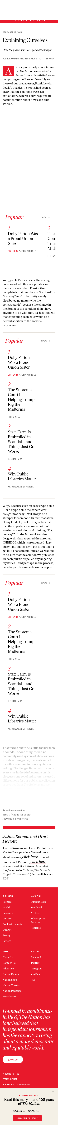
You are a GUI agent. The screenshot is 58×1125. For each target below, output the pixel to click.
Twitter (35, 962)
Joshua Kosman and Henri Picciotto (22, 58)
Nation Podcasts (12, 990)
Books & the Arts (12, 924)
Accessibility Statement (16, 1084)
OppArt (7, 929)
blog (5, 776)
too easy (9, 296)
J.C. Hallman (15, 459)
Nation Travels (11, 985)
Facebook (36, 957)
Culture (7, 918)
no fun (25, 551)
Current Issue (38, 901)
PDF (5, 878)
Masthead (36, 907)
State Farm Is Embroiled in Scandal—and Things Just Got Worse (22, 441)
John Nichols (28, 251)
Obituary (13, 251)
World (6, 907)
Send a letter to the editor (16, 814)
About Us (8, 957)
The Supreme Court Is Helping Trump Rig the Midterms (21, 399)
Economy (8, 913)
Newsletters (9, 996)
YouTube (36, 974)
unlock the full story (27, 1118)
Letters (7, 940)
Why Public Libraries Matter (22, 476)
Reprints (36, 927)
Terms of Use (10, 1079)
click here (30, 856)
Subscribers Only (30, 1095)
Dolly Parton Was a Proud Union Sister (23, 238)
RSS (33, 979)
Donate (13, 1059)
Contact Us (9, 962)
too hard (45, 292)
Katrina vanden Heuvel (21, 486)
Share (49, 58)
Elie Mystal (14, 417)
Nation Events (11, 974)
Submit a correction (14, 810)
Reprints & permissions (15, 818)
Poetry (6, 935)
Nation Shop (10, 979)
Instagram (36, 968)
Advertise (8, 968)
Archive (35, 913)
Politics (7, 901)
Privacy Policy (11, 1074)
